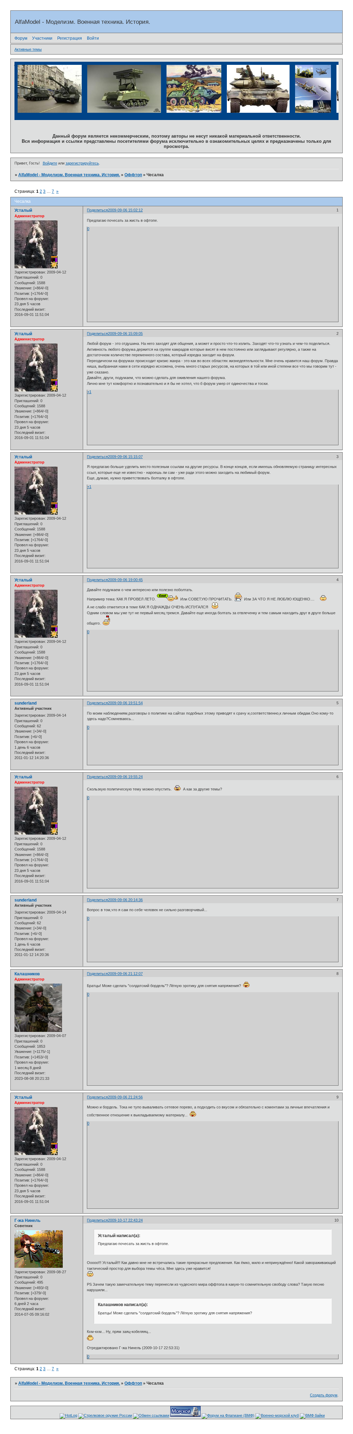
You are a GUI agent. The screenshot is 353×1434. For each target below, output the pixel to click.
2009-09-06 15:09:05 (125, 333)
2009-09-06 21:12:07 (125, 974)
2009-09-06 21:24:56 (125, 1097)
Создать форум (323, 1395)
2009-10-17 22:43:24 (125, 1220)
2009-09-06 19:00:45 (125, 580)
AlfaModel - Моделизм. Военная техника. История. (69, 174)
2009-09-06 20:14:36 (125, 900)
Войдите (50, 163)
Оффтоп (133, 174)
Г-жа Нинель (27, 1220)
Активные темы (28, 49)
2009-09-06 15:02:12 (125, 210)
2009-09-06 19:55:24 (125, 777)
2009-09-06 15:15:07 (125, 457)
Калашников (27, 974)
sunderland (25, 703)
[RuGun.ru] (105, 1415)
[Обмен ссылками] (151, 1415)
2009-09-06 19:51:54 (125, 703)
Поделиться (97, 210)
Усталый (23, 210)
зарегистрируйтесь (82, 163)
